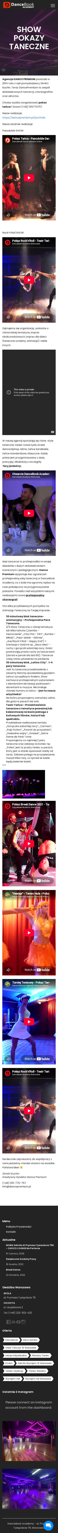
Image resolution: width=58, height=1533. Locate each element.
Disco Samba (30, 1340)
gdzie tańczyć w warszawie (20, 1347)
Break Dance (13, 1269)
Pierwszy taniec (40, 1355)
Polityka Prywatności (18, 1226)
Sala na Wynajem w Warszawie (35, 1363)
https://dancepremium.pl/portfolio (23, 117)
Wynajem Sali (12, 1378)
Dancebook (11, 1340)
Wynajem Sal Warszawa (38, 1378)
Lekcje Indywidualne (16, 1355)
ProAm (9, 1363)
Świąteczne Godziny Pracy (21, 1259)
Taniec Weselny (37, 1371)
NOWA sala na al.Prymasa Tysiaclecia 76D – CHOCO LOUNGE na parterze (30, 1247)
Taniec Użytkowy (14, 1371)
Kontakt (11, 1232)
